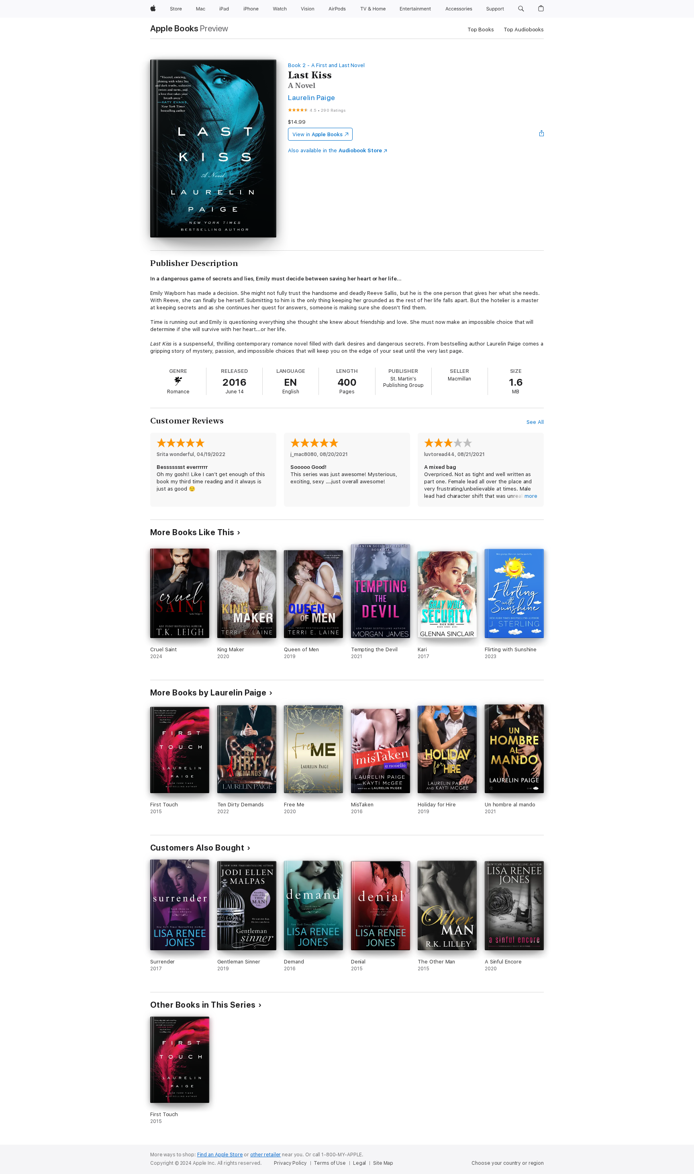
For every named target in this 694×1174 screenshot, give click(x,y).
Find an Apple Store (220, 1155)
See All (535, 422)
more (531, 496)
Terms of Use (330, 1163)
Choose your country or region (508, 1163)
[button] (521, 9)
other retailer (265, 1155)
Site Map (383, 1163)
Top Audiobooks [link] (524, 30)
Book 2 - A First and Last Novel (326, 65)
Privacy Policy (290, 1163)
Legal (359, 1163)
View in (317, 134)
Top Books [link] (480, 30)
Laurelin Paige (311, 97)
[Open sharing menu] (542, 134)
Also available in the (335, 150)
